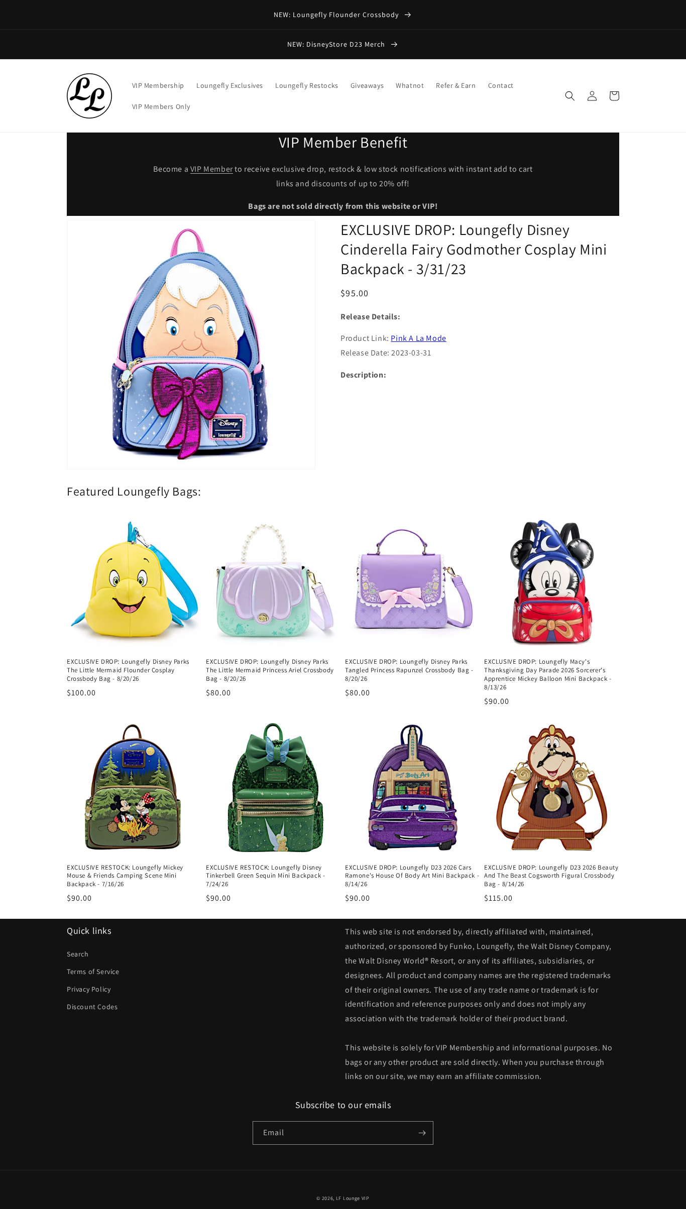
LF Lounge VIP (353, 1198)
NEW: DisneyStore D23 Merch (337, 44)
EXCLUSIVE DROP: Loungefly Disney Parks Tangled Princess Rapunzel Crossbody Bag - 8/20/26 (409, 670)
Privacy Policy (88, 989)
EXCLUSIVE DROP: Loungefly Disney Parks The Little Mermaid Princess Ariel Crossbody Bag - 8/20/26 (270, 670)
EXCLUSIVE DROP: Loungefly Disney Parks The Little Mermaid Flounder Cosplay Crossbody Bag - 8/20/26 (128, 670)
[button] (570, 96)
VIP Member (211, 169)
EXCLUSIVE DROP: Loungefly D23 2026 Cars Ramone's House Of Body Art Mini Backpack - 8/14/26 (412, 876)
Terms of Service (93, 971)
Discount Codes (92, 1006)
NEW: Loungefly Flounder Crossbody (337, 14)
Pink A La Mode (418, 338)
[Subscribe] (422, 1133)
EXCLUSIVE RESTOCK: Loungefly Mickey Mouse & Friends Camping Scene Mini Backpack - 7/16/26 (125, 876)
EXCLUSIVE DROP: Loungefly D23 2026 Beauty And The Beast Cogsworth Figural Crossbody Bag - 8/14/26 (551, 876)
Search (78, 953)
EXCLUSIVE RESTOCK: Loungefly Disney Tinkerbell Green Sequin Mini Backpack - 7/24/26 (265, 876)
